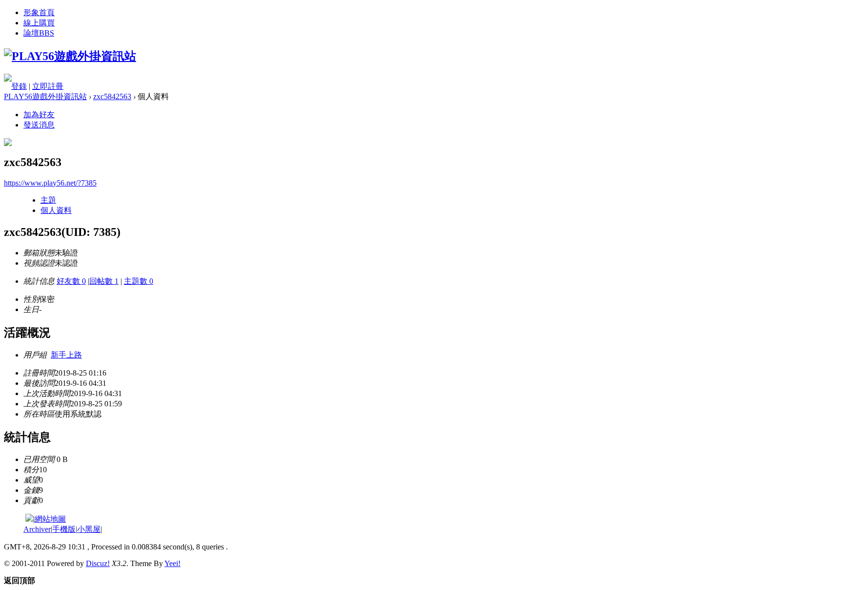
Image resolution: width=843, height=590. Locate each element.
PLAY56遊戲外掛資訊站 (45, 96)
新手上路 (66, 355)
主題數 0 (138, 281)
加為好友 (39, 114)
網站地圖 (50, 519)
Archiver (37, 529)
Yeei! (172, 563)
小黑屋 (88, 529)
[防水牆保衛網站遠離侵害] (29, 519)
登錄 (19, 86)
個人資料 (56, 210)
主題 (48, 200)
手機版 (64, 529)
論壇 (38, 33)
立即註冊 (47, 86)
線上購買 (39, 23)
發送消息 (39, 125)
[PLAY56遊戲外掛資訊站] (70, 56)
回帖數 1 (104, 281)
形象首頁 (39, 12)
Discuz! (98, 563)
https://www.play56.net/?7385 (50, 183)
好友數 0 (71, 281)
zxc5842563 (112, 96)
